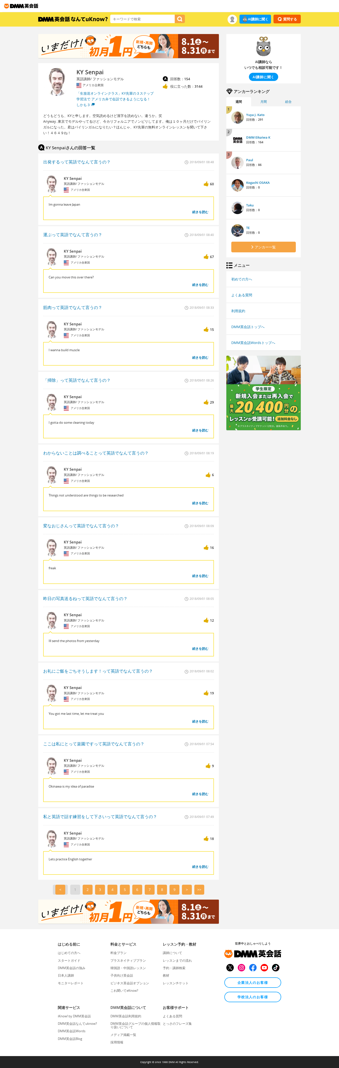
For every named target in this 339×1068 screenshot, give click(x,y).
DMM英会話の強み (71, 968)
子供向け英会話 (121, 975)
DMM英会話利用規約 (125, 1016)
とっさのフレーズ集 (177, 1023)
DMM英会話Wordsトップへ (253, 342)
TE (248, 228)
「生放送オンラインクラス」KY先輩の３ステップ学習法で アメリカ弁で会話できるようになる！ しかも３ (115, 99)
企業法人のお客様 (252, 982)
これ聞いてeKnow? (124, 990)
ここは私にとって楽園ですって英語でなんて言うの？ (93, 744)
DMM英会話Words (71, 1031)
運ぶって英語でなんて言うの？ (72, 234)
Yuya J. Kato (255, 115)
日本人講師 (66, 975)
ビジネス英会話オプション (129, 983)
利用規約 (238, 310)
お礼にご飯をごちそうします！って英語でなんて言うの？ (98, 671)
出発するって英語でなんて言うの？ (77, 162)
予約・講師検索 (174, 968)
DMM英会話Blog (70, 1038)
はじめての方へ (69, 953)
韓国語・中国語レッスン (128, 968)
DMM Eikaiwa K (258, 137)
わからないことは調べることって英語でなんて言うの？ (96, 453)
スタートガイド (69, 960)
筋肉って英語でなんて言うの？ (72, 307)
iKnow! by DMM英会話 (74, 1016)
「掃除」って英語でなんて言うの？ (77, 380)
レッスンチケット (176, 983)
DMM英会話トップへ (248, 326)
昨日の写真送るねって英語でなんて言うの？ (85, 598)
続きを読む (200, 212)
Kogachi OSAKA (258, 182)
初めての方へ (241, 279)
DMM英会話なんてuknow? (77, 1023)
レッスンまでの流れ (177, 960)
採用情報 (116, 1042)
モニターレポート (71, 983)
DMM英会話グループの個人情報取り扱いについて (135, 1025)
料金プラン (118, 953)
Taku (250, 205)
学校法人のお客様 (252, 996)
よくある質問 (241, 295)
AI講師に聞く (258, 19)
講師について (172, 953)
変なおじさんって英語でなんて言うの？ (81, 526)
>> (199, 889)
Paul (249, 160)
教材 (166, 975)
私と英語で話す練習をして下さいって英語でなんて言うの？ (100, 816)
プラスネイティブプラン (128, 960)
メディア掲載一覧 (123, 1034)
